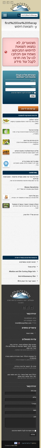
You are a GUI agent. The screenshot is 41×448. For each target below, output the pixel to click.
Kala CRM (14, 445)
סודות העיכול (33, 130)
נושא (34, 410)
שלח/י (33, 434)
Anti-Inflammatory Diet (27, 276)
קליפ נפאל (32, 267)
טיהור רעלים (33, 119)
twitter (12, 3)
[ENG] (18, 443)
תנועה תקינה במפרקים (27, 262)
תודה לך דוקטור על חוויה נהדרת (25, 366)
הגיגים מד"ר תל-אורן (30, 214)
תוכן (35, 417)
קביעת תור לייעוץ (28, 108)
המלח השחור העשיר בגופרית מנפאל (25, 204)
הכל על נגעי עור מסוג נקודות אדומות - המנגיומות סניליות (20, 178)
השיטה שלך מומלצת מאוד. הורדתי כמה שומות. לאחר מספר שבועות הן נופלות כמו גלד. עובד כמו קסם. (20, 346)
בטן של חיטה (33, 195)
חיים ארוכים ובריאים (31, 140)
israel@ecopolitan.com (23, 323)
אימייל (33, 87)
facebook (8, 3)
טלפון (34, 397)
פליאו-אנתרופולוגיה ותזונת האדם (26, 151)
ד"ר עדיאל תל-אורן (27, 443)
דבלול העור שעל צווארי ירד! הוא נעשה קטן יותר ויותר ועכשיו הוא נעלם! (22, 375)
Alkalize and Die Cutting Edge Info (22, 271)
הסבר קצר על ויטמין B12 (27, 281)
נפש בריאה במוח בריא (30, 161)
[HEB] (15, 443)
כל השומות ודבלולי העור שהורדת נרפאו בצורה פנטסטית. (20, 357)
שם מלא (33, 81)
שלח (32, 96)
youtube (4, 3)
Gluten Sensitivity (31, 187)
